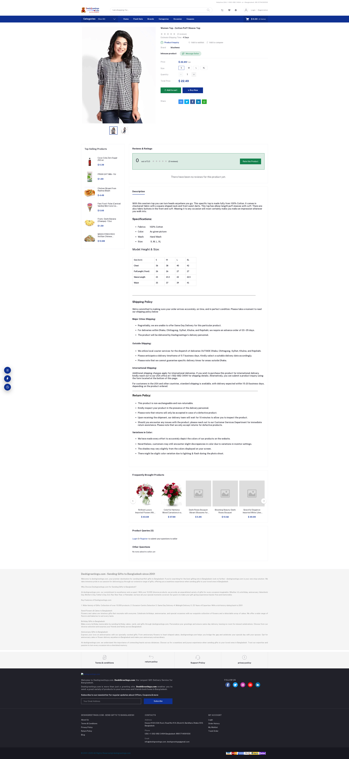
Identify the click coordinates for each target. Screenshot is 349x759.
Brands (151, 19)
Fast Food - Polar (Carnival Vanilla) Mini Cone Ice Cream (109, 205)
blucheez (175, 47)
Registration (263, 10)
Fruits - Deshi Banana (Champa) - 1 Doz (107, 220)
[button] (236, 10)
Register (144, 539)
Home (126, 19)
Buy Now (193, 90)
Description (138, 191)
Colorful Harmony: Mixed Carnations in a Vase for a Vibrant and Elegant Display (171, 511)
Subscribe (158, 701)
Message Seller (192, 54)
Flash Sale (138, 19)
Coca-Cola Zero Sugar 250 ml (107, 159)
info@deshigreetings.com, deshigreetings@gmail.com (167, 742)
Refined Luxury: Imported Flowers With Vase (145, 511)
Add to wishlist (197, 42)
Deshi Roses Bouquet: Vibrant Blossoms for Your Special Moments (198, 511)
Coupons (190, 19)
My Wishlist (213, 727)
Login (253, 10)
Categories (164, 19)
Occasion (177, 19)
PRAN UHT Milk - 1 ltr (107, 174)
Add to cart (171, 90)
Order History (214, 723)
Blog (83, 735)
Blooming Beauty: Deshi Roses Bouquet (225, 511)
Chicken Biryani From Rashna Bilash (107, 189)
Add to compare (216, 42)
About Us (85, 720)
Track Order (213, 731)
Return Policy (86, 731)
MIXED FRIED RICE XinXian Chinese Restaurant (106, 235)
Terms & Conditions (89, 723)
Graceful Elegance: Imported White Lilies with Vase (252, 511)
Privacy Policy (87, 727)
